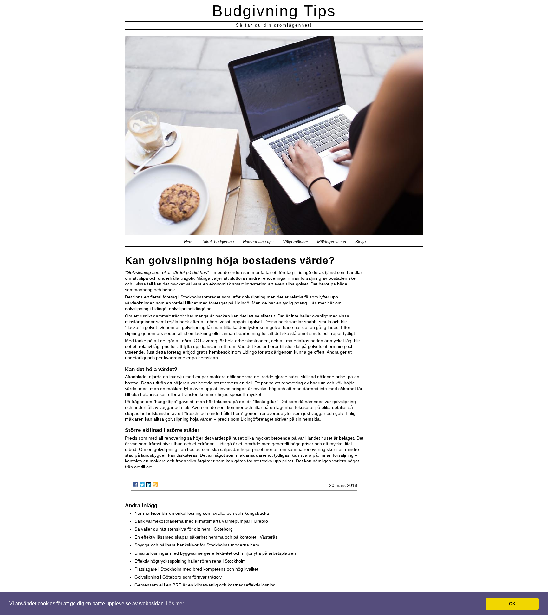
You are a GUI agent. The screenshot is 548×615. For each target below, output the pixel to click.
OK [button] (512, 603)
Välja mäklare (295, 242)
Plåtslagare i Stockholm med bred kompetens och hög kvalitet (196, 569)
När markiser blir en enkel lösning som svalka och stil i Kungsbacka (201, 513)
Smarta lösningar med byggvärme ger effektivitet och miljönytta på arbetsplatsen (215, 553)
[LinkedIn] (148, 484)
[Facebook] (135, 484)
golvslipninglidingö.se (190, 308)
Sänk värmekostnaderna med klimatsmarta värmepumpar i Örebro (201, 521)
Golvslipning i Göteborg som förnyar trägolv (178, 576)
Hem (188, 242)
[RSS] (155, 484)
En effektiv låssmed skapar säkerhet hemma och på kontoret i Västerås (205, 537)
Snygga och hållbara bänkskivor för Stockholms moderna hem (196, 544)
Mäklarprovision (331, 242)
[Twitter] (142, 484)
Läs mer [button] (175, 603)
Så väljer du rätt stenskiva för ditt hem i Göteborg (183, 529)
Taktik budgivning (218, 242)
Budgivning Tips (274, 10)
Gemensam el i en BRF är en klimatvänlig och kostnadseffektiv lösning (205, 584)
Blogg (360, 242)
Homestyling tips (258, 242)
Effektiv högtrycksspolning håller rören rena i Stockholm (190, 561)
